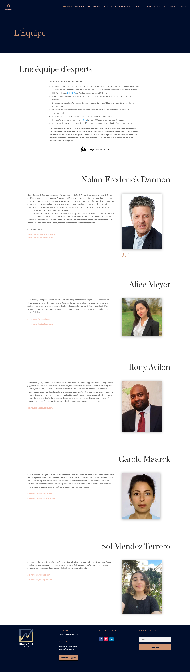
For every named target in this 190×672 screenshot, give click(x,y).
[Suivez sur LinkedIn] (111, 639)
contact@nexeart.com (67, 649)
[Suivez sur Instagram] (106, 639)
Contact (182, 6)
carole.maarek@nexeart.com (40, 493)
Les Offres (140, 6)
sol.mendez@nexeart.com (38, 575)
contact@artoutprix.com (68, 646)
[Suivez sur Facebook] (101, 639)
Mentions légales (68, 657)
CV (129, 254)
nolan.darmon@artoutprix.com (41, 234)
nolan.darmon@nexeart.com (40, 237)
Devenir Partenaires (123, 6)
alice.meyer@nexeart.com (39, 319)
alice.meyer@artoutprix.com (40, 324)
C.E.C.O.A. (71, 93)
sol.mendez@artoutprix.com (39, 579)
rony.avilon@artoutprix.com (40, 408)
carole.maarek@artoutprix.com (41, 498)
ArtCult (84, 120)
